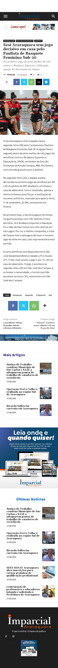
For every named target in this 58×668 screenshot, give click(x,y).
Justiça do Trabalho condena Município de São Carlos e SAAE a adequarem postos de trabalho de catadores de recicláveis (22, 371)
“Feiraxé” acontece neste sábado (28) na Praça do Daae (44, 325)
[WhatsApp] (31, 82)
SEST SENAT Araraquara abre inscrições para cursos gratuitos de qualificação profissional (22, 571)
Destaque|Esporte (25, 41)
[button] (5, 16)
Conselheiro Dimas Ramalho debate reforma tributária (12, 325)
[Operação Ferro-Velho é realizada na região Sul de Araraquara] (46, 393)
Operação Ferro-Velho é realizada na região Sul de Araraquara (22, 392)
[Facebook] (16, 82)
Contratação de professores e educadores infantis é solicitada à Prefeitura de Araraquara (23, 590)
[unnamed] (29, 32)
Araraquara (9, 41)
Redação (11, 74)
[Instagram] (13, 636)
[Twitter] (24, 82)
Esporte (38, 41)
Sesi (50, 295)
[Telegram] (46, 82)
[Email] (39, 82)
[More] (45, 306)
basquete (29, 295)
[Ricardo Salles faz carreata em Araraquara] (46, 410)
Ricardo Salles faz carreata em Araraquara (22, 407)
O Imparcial (40, 295)
